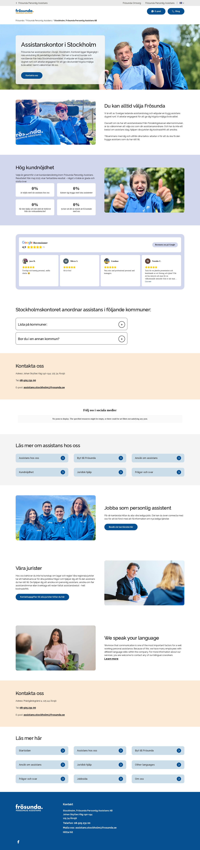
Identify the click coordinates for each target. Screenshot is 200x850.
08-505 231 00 (28, 380)
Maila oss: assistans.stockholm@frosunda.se (90, 827)
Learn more (111, 658)
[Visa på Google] (25, 261)
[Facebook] (18, 842)
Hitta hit (68, 832)
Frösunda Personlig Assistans (39, 20)
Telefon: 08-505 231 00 (76, 823)
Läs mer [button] (148, 281)
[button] (182, 3)
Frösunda (20, 20)
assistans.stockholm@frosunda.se (44, 387)
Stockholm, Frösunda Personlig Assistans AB (75, 20)
